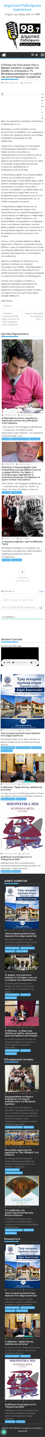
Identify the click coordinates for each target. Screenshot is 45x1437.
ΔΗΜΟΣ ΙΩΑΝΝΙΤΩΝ (8, 748)
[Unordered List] (18, 607)
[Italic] (6, 607)
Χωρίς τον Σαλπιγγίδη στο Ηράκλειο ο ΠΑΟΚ (34, 316)
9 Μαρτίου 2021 (9, 538)
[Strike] (12, 607)
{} (30, 607)
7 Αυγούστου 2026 (13, 972)
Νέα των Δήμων (6, 751)
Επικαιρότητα (35, 439)
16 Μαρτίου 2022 (9, 415)
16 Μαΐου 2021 (8, 464)
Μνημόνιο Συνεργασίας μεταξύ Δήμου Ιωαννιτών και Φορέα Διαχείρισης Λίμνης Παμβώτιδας (10, 319)
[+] (33, 607)
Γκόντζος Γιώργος (25, 415)
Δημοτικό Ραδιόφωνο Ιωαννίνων (22, 7)
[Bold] (3, 607)
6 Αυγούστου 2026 (13, 1027)
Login (41, 591)
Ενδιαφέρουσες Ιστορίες (20, 439)
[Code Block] (24, 607)
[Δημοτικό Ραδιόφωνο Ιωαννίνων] (3, 54)
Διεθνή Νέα (7, 306)
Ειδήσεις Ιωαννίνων (23, 748)
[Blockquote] (21, 607)
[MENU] (42, 55)
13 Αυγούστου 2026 (9, 854)
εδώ (19, 646)
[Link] (27, 607)
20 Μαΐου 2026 (12, 1207)
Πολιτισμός (16, 871)
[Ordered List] (15, 607)
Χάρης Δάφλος (24, 538)
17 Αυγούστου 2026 (9, 730)
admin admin (27, 83)
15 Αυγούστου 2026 (9, 784)
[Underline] (9, 607)
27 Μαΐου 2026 (12, 1147)
